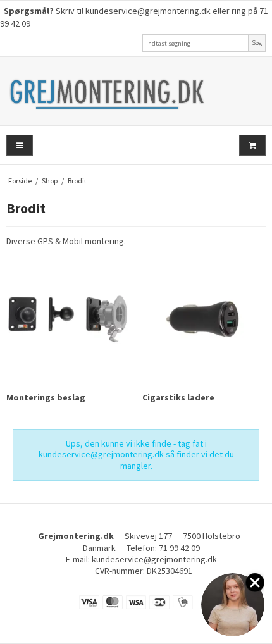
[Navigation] (19, 145)
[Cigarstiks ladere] (204, 318)
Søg (257, 43)
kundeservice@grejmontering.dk (148, 10)
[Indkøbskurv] (252, 145)
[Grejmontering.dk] (136, 91)
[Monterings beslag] (68, 318)
